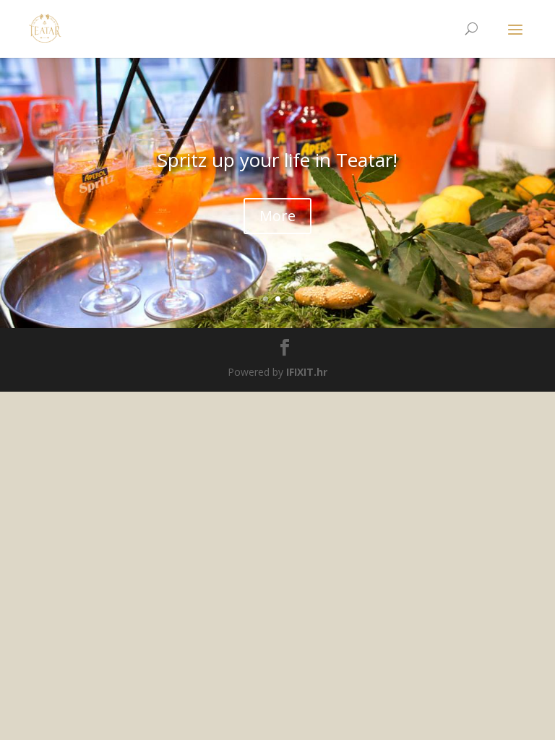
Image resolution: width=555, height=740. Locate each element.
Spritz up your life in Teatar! (277, 160)
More (277, 215)
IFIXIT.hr (306, 372)
